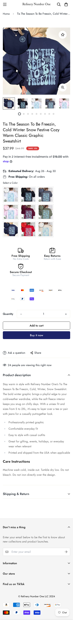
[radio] (11, 195)
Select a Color (10, 183)
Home (6, 14)
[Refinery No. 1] (36, 4)
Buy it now (36, 335)
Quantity (8, 314)
